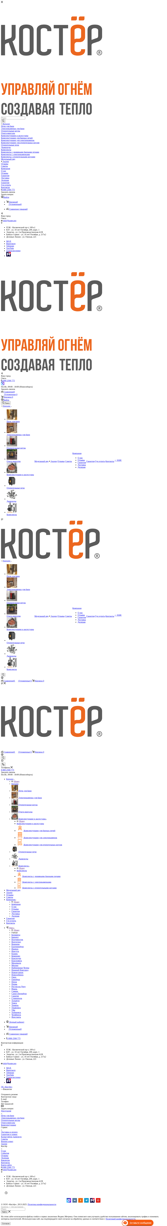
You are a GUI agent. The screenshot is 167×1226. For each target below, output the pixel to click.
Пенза (14, 982)
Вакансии (5, 1160)
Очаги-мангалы (8, 1123)
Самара (14, 991)
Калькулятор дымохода (11, 1137)
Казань (14, 954)
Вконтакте (11, 244)
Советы (4, 1139)
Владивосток (17, 939)
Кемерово (15, 956)
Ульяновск (16, 1008)
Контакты (5, 1162)
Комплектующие (8, 1125)
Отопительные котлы (10, 1120)
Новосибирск (17, 975)
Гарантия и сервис (9, 1134)
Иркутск (15, 951)
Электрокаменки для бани (12, 1118)
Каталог (15, 784)
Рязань (14, 989)
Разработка (4, 1207)
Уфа (13, 1010)
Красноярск (16, 961)
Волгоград (16, 942)
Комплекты (22, 870)
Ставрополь (16, 998)
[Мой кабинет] (2, 678)
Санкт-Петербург (19, 994)
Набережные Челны (20, 968)
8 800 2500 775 (8, 190)
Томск (14, 1003)
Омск (13, 977)
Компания (15, 904)
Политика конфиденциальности (42, 1204)
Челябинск (16, 1015)
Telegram (10, 246)
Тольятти (15, 1001)
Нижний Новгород (19, 970)
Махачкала (16, 963)
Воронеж (15, 944)
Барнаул (15, 937)
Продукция (6, 1111)
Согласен (6, 1224)
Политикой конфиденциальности (120, 1219)
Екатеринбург (17, 946)
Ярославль (16, 1017)
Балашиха (15, 935)
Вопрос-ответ (7, 1141)
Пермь (14, 984)
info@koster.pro (9, 221)
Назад (16, 781)
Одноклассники (13, 251)
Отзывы (4, 1155)
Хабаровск (16, 1012)
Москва (14, 965)
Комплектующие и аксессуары (30, 823)
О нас (3, 1151)
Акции (4, 1144)
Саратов (15, 996)
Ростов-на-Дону (18, 986)
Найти (4, 1212)
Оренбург (15, 979)
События (5, 1153)
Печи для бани (7, 1115)
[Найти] (3, 121)
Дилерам (5, 1158)
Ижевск (14, 949)
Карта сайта (6, 1165)
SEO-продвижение (17, 1207)
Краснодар (16, 958)
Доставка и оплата (9, 1132)
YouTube (10, 248)
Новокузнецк (17, 972)
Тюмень (15, 1005)
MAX (8, 241)
